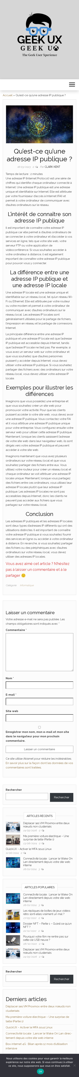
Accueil (7, 95)
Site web (12, 711)
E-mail (11, 694)
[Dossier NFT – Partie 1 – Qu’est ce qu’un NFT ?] (13, 927)
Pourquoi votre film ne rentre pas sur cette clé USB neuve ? (45, 938)
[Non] (74, 1065)
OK (40, 1071)
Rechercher (14, 789)
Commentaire (16, 630)
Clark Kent (52, 166)
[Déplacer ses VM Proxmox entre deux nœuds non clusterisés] (13, 827)
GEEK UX (39, 39)
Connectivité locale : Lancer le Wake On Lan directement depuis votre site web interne (48, 862)
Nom (10, 678)
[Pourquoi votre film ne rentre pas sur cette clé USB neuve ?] (13, 940)
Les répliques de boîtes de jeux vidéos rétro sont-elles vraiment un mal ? (46, 912)
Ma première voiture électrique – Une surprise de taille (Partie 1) (46, 837)
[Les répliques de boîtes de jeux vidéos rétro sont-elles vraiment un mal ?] (13, 914)
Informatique (27, 585)
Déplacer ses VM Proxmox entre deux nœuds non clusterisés (46, 825)
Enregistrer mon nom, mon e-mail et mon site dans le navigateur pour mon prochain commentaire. (37, 736)
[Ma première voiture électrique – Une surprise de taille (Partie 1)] (13, 839)
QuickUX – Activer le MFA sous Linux (28, 849)
